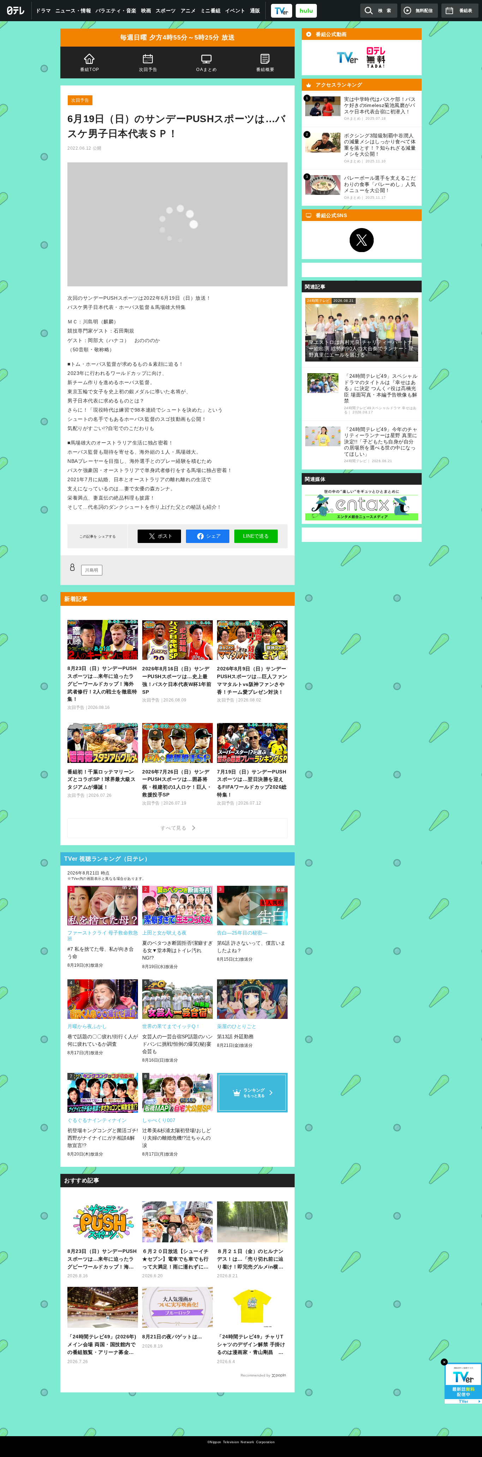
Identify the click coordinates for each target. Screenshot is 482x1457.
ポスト (165, 536)
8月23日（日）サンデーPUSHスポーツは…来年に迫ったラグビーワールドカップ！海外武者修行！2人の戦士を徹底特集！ (102, 1259)
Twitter (362, 240)
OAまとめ (206, 69)
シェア (213, 536)
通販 (255, 10)
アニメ (188, 10)
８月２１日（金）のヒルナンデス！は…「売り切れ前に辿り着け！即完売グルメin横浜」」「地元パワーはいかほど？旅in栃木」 (250, 1259)
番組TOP (89, 69)
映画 (146, 10)
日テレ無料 (375, 57)
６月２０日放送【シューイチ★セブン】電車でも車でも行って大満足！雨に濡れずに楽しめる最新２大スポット (175, 1259)
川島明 (91, 570)
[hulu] (306, 10)
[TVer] (281, 10)
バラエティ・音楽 (116, 10)
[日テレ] (16, 10)
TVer (347, 57)
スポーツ (166, 10)
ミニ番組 (210, 10)
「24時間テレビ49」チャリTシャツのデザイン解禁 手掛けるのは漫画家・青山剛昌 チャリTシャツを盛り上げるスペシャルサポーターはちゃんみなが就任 (252, 1345)
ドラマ (43, 10)
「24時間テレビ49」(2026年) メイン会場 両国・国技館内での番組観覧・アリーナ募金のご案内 (101, 1345)
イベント (235, 10)
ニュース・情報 (73, 10)
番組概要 (265, 69)
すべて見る (175, 828)
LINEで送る (256, 536)
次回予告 (148, 69)
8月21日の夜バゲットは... (172, 1336)
